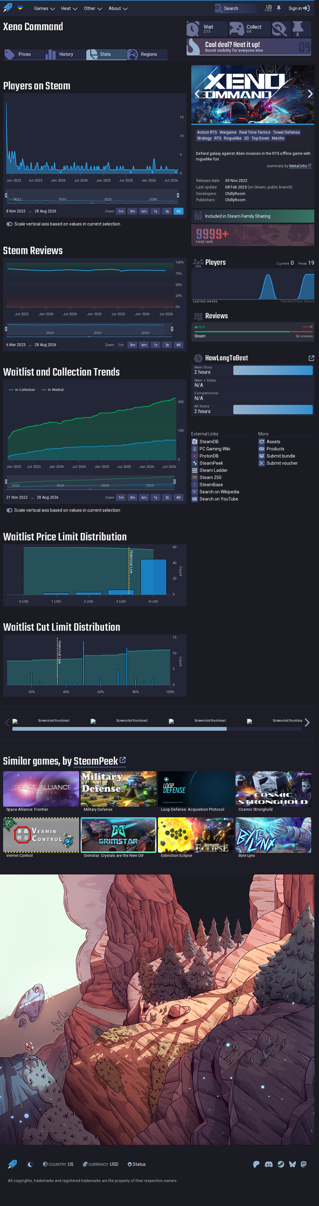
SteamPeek (211, 463)
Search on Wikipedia (219, 491)
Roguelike (232, 138)
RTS (217, 138)
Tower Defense (286, 132)
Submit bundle (281, 455)
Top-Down (260, 138)
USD (103, 1164)
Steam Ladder (214, 470)
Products (275, 448)
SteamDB (209, 441)
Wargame (228, 132)
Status (139, 1164)
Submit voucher (282, 463)
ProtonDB (209, 455)
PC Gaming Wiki (215, 448)
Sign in (295, 8)
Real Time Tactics (254, 132)
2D (246, 138)
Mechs (278, 138)
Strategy (204, 138)
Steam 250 (210, 477)
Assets (273, 441)
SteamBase (211, 484)
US (61, 1164)
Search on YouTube (219, 498)
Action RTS (207, 132)
